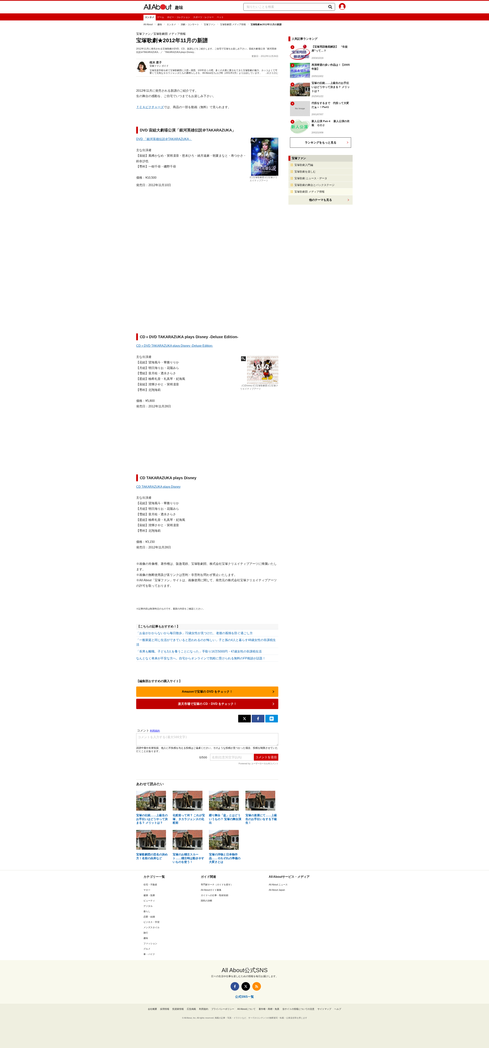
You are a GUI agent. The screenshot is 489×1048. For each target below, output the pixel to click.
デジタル (148, 906)
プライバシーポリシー (222, 1009)
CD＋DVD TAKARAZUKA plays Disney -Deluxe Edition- (174, 345)
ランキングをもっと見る (320, 142)
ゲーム (160, 17)
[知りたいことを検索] (330, 7)
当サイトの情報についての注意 (298, 1009)
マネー (146, 890)
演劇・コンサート (190, 24)
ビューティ (149, 900)
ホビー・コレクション (178, 17)
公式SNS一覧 (244, 996)
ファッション (150, 943)
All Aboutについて (246, 1009)
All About (148, 24)
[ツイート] (244, 718)
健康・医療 (149, 895)
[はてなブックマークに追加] (271, 718)
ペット (220, 17)
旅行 (145, 932)
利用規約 (203, 1009)
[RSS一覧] (256, 986)
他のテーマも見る (320, 199)
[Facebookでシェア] (258, 718)
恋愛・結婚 (149, 916)
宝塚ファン (209, 24)
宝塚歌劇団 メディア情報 (233, 24)
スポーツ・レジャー (203, 17)
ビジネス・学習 (151, 922)
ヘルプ (337, 1009)
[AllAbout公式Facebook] (235, 986)
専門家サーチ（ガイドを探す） (217, 884)
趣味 (179, 7)
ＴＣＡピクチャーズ (150, 107)
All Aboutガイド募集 (211, 890)
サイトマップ (324, 1009)
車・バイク (149, 954)
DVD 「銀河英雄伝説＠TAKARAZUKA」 (164, 139)
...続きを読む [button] (271, 73)
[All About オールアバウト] (157, 7)
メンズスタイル (151, 927)
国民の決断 (206, 900)
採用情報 (164, 1009)
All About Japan (277, 890)
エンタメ (149, 17)
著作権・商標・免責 (269, 1009)
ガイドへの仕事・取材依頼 (214, 895)
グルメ (146, 948)
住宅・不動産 (150, 884)
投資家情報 (178, 1009)
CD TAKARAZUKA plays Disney (158, 486)
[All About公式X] (245, 986)
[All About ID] (342, 7)
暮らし (146, 911)
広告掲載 (191, 1009)
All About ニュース (278, 884)
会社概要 (152, 1009)
